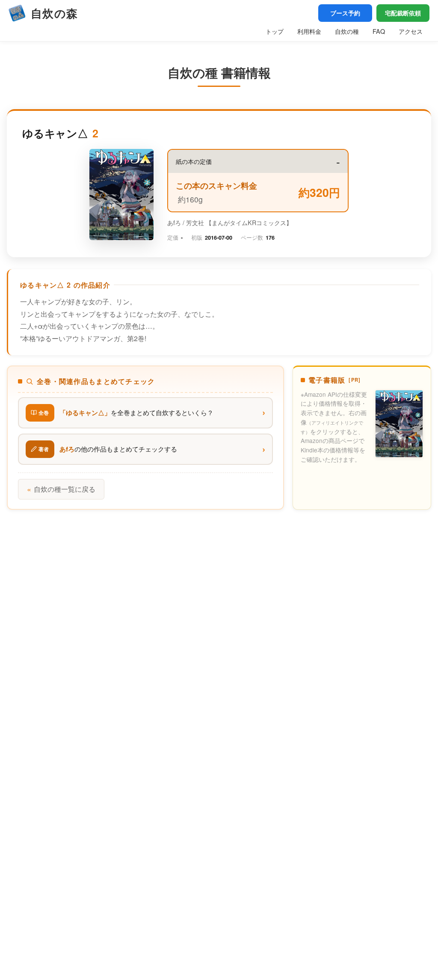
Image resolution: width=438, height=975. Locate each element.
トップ (275, 31)
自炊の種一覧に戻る (61, 489)
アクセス (411, 31)
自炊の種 (347, 31)
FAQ (379, 31)
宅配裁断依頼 (403, 13)
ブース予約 (345, 13)
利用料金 (309, 31)
